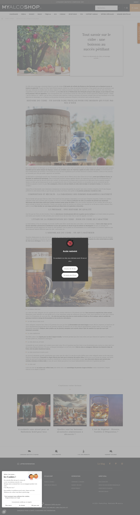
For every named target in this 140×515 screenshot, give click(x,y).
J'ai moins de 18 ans (70, 275)
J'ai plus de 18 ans (70, 269)
